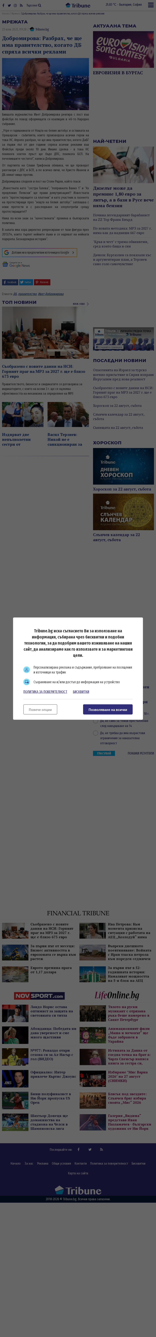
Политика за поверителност (45, 691)
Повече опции (40, 709)
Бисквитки (81, 691)
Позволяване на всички (108, 709)
